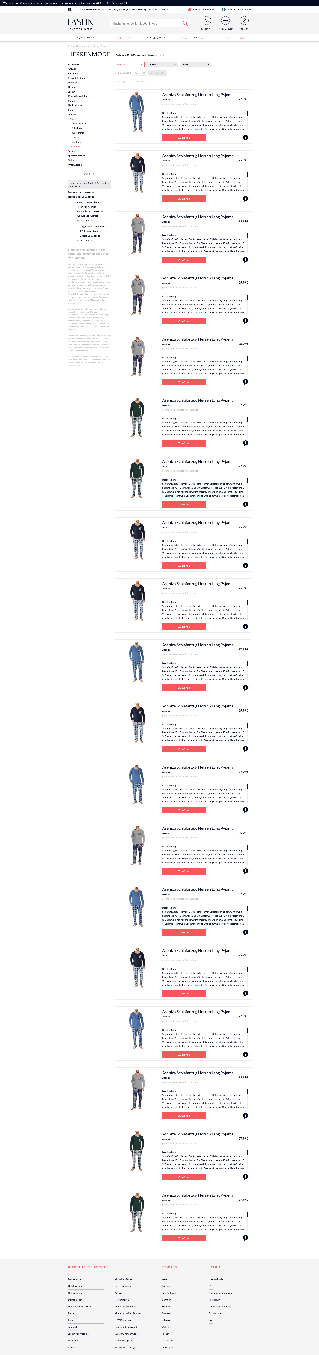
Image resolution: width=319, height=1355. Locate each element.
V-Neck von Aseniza (90, 235)
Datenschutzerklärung (220, 1306)
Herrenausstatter (123, 1286)
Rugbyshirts (77, 132)
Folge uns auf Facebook (239, 9)
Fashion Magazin (123, 1340)
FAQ (211, 1286)
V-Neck (104, 46)
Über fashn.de (216, 1279)
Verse (164, 1279)
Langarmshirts (78, 123)
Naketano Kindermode (126, 1326)
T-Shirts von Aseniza (90, 231)
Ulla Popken (168, 1347)
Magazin (206, 29)
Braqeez (166, 1313)
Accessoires (74, 64)
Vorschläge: (121, 81)
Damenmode (85, 37)
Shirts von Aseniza (143, 81)
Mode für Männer (124, 1279)
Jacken (71, 91)
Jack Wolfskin (169, 1292)
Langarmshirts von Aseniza (93, 226)
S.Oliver (166, 1326)
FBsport (166, 1306)
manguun (166, 1299)
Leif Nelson (167, 1340)
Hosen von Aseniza (86, 206)
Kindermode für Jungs (126, 1306)
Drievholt (73, 1340)
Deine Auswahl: (123, 72)
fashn (71, 46)
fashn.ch (213, 1320)
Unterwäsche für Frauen (80, 1306)
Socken (71, 151)
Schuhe (72, 114)
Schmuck (72, 1326)
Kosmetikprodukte (77, 96)
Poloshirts (76, 128)
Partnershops (216, 1313)
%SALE (243, 37)
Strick (71, 160)
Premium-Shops (102, 314)
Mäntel (71, 100)
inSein (71, 1347)
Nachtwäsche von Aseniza (89, 211)
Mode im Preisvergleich (127, 1347)
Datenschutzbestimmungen (110, 3)
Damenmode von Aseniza (81, 192)
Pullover (72, 109)
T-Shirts (75, 137)
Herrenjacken (122, 1299)
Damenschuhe (75, 1292)
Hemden (72, 82)
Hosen (71, 87)
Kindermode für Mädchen (128, 1313)
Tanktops (76, 141)
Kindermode (157, 37)
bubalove (166, 1320)
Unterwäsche (75, 164)
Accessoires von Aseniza (89, 202)
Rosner (165, 1333)
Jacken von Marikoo (78, 1333)
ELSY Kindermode (124, 1320)
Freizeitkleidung (76, 77)
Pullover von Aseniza (87, 215)
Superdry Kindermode (126, 1333)
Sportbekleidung (76, 155)
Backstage (167, 1286)
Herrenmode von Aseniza (81, 196)
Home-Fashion (193, 37)
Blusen (71, 1313)
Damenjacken (75, 1299)
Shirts (95, 46)
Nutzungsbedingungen (220, 1292)
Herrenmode (121, 37)
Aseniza (166, 99)
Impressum (214, 1299)
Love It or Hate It (80, 29)
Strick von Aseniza (85, 240)
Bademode (73, 73)
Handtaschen (75, 1286)
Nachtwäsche (75, 105)
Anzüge (72, 68)
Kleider (72, 1320)
